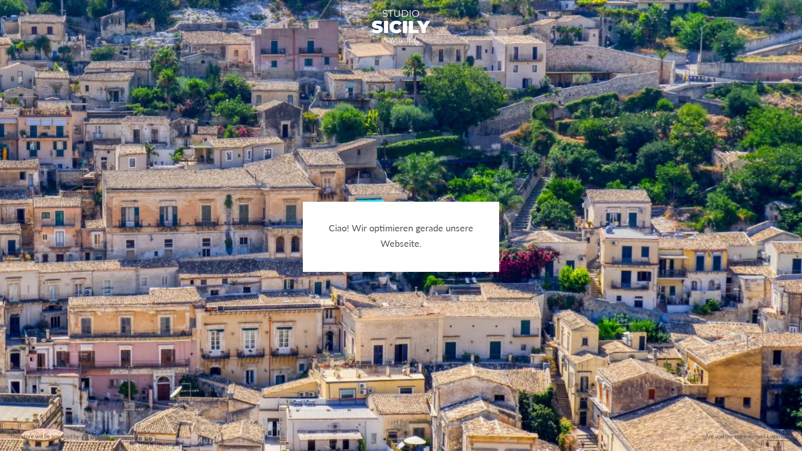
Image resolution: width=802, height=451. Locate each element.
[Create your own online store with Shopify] (96, 436)
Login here (779, 436)
